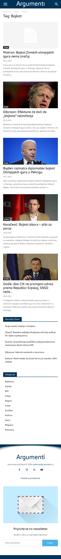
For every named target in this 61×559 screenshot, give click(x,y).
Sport (7, 420)
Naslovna (7, 12)
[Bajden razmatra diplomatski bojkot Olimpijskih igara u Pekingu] (30, 151)
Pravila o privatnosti (30, 478)
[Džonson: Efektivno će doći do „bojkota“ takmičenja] (30, 95)
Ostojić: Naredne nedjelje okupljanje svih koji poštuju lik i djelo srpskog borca (30, 334)
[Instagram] (27, 470)
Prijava (50, 543)
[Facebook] (19, 470)
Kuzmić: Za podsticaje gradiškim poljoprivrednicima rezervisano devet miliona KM (30, 343)
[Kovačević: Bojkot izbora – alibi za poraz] (30, 207)
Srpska (6, 219)
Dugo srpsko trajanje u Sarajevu (20, 326)
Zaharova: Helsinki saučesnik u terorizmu (24, 352)
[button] (5, 4)
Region (8, 401)
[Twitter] (34, 470)
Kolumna (9, 430)
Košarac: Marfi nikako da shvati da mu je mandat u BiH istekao (31, 360)
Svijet (6, 47)
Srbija (8, 396)
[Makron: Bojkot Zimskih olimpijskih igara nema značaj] (30, 35)
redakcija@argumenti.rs (43, 465)
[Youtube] (42, 470)
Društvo (9, 411)
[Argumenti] (30, 457)
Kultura (8, 415)
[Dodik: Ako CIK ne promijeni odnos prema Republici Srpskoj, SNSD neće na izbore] (30, 267)
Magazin (9, 425)
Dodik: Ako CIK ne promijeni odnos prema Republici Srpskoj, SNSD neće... (28, 288)
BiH (7, 391)
